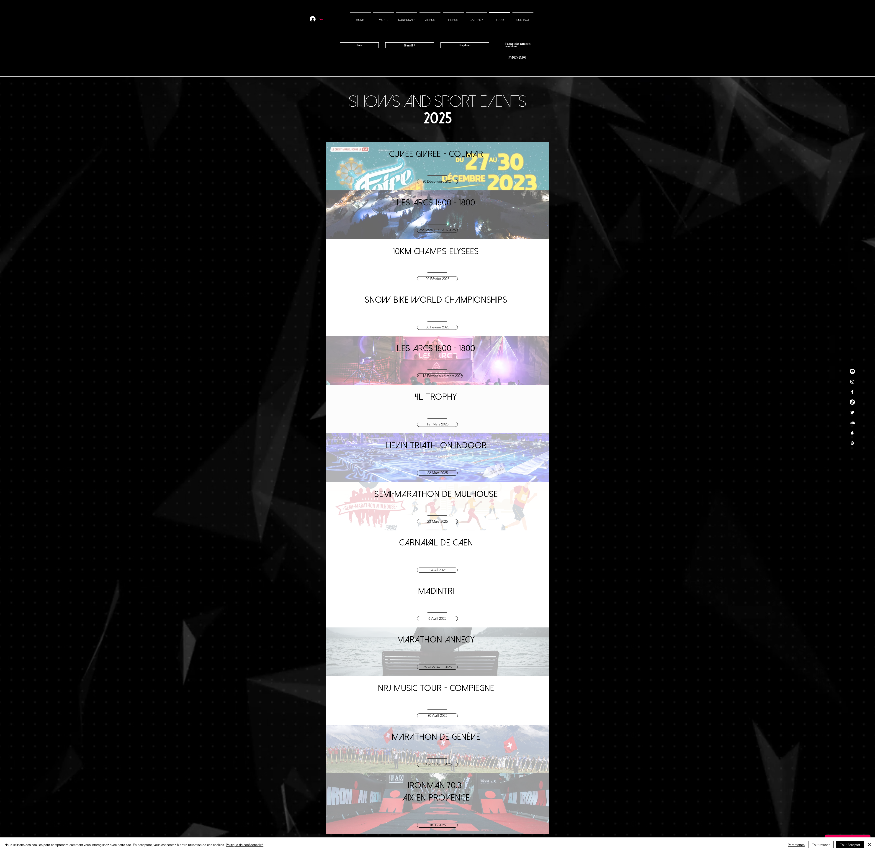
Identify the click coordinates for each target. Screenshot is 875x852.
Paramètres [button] (796, 844)
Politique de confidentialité (244, 844)
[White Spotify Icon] (852, 443)
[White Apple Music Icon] (852, 432)
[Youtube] (852, 371)
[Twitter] (852, 412)
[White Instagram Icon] (852, 381)
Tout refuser (821, 844)
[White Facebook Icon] (852, 391)
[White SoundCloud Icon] (852, 422)
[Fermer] (869, 844)
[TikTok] (852, 402)
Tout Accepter (850, 844)
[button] (437, 278)
